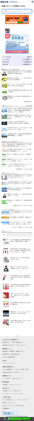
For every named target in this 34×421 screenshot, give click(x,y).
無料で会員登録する (17, 342)
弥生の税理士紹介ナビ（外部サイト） (12, 372)
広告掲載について (7, 390)
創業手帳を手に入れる (8, 345)
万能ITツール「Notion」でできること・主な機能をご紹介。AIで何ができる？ (20, 267)
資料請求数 (5, 64)
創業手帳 (12, 351)
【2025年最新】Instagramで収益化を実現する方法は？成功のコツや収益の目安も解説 (20, 277)
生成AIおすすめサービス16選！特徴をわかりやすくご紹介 (20, 258)
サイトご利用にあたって (9, 399)
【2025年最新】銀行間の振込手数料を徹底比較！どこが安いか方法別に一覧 (20, 285)
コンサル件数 (5, 59)
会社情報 (5, 384)
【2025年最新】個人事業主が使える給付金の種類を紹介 (20, 303)
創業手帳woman (15, 354)
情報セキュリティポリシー (9, 402)
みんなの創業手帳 (7, 369)
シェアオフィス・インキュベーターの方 (12, 393)
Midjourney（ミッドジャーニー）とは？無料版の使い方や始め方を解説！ (20, 312)
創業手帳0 (5, 351)
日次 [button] (4, 235)
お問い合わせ (16, 390)
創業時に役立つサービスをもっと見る (23, 205)
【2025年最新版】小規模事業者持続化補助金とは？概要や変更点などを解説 (20, 240)
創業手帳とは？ (6, 342)
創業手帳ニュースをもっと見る (24, 169)
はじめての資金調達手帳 (9, 357)
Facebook (7, 378)
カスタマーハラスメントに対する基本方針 (13, 405)
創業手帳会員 (5, 62)
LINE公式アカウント (17, 378)
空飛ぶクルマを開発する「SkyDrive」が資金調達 (19, 154)
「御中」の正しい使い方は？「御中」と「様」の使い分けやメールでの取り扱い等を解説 (20, 295)
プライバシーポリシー (22, 399)
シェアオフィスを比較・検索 (20, 369)
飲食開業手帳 (6, 354)
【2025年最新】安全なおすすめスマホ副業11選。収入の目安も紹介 (20, 321)
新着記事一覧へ (28, 101)
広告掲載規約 (6, 408)
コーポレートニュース (8, 363)
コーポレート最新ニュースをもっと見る (22, 227)
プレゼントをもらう (21, 345)
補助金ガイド (26, 418)
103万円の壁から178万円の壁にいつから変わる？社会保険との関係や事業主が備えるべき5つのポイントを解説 (20, 250)
